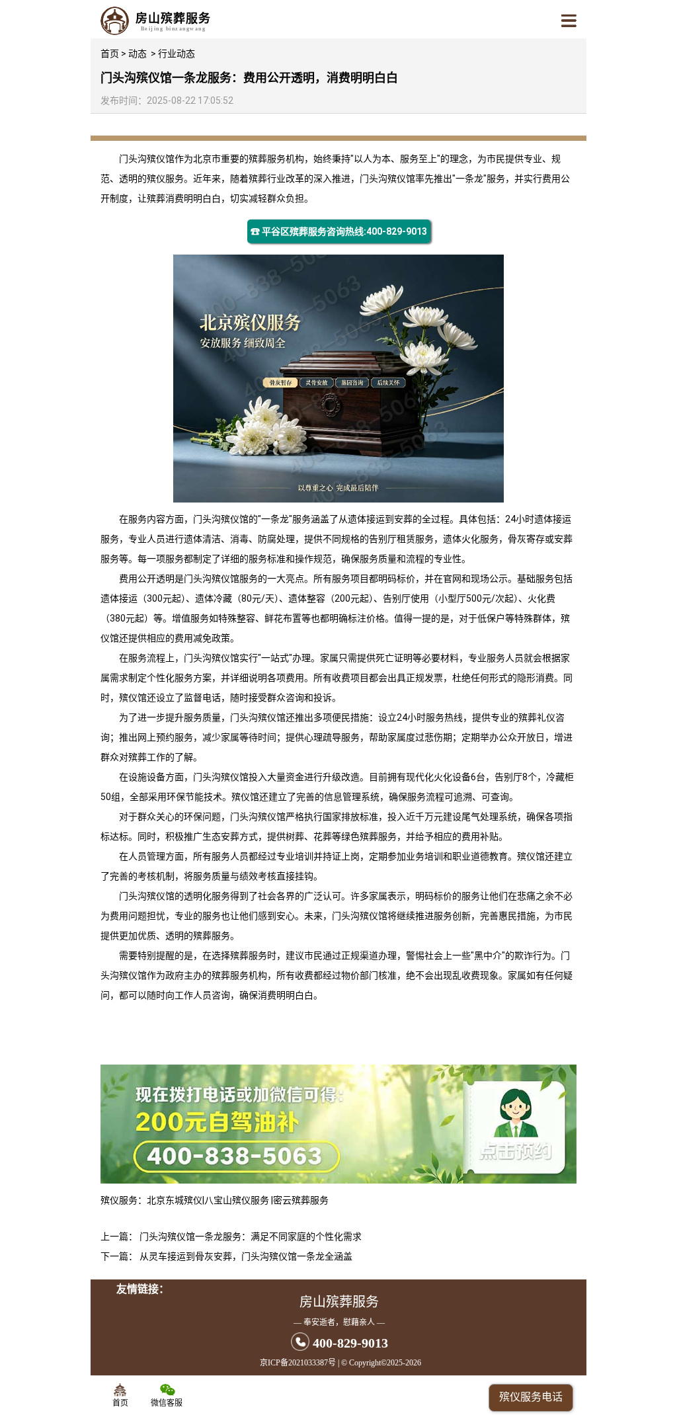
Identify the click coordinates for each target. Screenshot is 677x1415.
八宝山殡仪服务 (237, 1200)
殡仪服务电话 (531, 1397)
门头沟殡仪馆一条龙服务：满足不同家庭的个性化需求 (250, 1236)
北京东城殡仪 (174, 1200)
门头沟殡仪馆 (147, 158)
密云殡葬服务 (301, 1200)
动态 (137, 53)
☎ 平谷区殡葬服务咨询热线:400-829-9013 (339, 231)
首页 (109, 53)
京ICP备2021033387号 (298, 1362)
